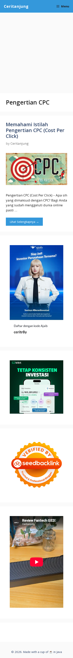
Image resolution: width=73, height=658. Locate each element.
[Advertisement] (36, 51)
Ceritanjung (16, 6)
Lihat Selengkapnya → (24, 222)
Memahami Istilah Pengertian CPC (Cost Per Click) (35, 130)
